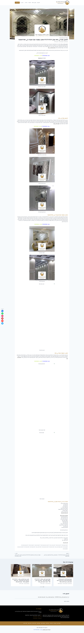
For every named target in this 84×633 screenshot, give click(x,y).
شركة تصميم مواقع (46, 629)
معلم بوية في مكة (56, 123)
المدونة (29, 2)
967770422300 (36, 629)
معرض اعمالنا (34, 2)
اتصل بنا (22, 2)
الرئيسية (38, 2)
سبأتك (41, 629)
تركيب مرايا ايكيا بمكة (64, 513)
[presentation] (63, 570)
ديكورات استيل (43, 623)
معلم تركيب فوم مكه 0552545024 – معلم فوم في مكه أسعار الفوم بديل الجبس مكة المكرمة (56, 555)
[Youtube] (2, 321)
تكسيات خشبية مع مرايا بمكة (45, 545)
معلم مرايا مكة (65, 548)
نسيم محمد (46, 583)
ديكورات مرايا (38, 623)
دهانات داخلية (34, 623)
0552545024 (45, 55)
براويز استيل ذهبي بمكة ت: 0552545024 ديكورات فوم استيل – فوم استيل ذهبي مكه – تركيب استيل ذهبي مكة (42, 581)
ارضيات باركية (30, 623)
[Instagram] (2, 316)
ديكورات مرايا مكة (31, 545)
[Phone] (2, 311)
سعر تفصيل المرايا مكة (25, 545)
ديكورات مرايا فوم (37, 545)
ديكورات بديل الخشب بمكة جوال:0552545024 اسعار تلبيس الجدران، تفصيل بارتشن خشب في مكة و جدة (28, 555)
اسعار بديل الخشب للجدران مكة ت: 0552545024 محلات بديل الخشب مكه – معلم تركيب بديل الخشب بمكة (64, 581)
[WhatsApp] (2, 313)
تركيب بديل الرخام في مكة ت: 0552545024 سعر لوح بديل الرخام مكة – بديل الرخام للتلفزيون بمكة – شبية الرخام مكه (20, 581)
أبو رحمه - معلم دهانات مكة (62, 41)
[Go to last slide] (71, 575)
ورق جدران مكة (65, 542)
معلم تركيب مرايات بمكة (64, 515)
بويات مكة (40, 58)
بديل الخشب (47, 623)
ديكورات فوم (59, 623)
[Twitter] (2, 323)
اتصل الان (17, 2)
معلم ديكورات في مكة (51, 47)
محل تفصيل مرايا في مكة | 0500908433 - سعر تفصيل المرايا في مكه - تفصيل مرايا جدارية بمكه (52, 597)
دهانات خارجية (25, 623)
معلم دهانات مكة (39, 627)
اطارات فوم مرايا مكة (64, 545)
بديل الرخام (51, 623)
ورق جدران (55, 623)
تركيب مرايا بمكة (58, 545)
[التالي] (12, 575)
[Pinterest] (2, 318)
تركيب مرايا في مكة (52, 545)
